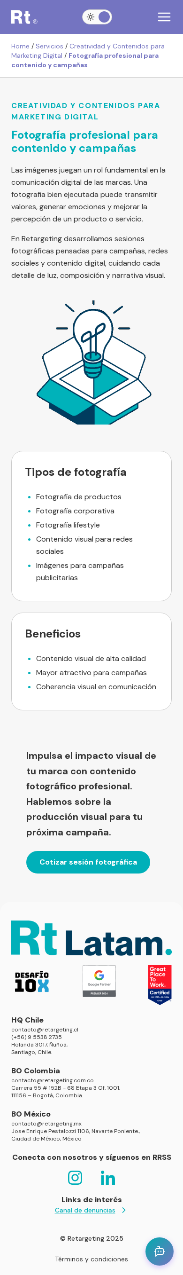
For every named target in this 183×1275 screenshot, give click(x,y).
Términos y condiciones (91, 1259)
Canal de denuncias (85, 1210)
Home (20, 46)
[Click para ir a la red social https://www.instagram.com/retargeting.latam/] (75, 1178)
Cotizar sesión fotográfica (88, 862)
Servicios (49, 46)
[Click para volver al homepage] (24, 17)
